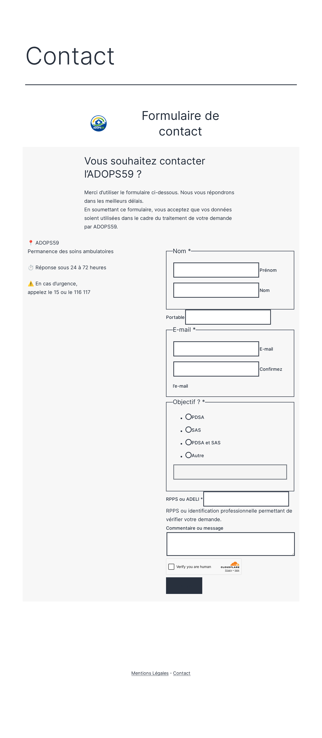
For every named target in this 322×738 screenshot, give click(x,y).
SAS (196, 430)
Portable (175, 317)
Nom (265, 290)
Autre (198, 455)
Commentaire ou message (194, 528)
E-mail (266, 349)
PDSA (198, 417)
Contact (181, 673)
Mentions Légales (150, 673)
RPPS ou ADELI (184, 499)
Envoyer (184, 586)
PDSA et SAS (206, 442)
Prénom (268, 270)
